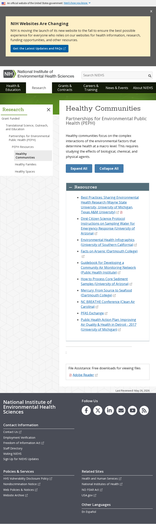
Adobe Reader (83, 375)
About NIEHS (143, 88)
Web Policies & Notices (18, 490)
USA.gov (87, 495)
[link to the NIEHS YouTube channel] (132, 410)
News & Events (117, 88)
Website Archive (13, 495)
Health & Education (13, 88)
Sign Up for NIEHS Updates (21, 459)
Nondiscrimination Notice (20, 484)
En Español (89, 512)
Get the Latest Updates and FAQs (37, 48)
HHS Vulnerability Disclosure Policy (26, 478)
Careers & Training (91, 88)
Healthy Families (25, 164)
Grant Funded (11, 118)
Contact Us (10, 432)
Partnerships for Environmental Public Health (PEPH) (29, 138)
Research (39, 88)
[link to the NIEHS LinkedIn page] (109, 410)
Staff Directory (12, 448)
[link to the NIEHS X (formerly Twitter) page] (97, 410)
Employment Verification (19, 437)
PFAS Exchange (92, 313)
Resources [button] (85, 187)
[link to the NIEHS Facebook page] (86, 410)
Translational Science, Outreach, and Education (27, 127)
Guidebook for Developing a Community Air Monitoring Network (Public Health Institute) (108, 267)
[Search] (150, 76)
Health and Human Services (100, 478)
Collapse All (109, 168)
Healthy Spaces (25, 171)
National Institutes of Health (100, 484)
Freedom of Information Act (21, 443)
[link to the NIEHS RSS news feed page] (144, 410)
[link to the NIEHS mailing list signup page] (121, 410)
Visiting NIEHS (12, 454)
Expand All (79, 168)
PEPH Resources (23, 147)
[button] (48, 110)
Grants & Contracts (64, 88)
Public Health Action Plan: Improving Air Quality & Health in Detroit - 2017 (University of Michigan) (108, 324)
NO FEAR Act (90, 490)
